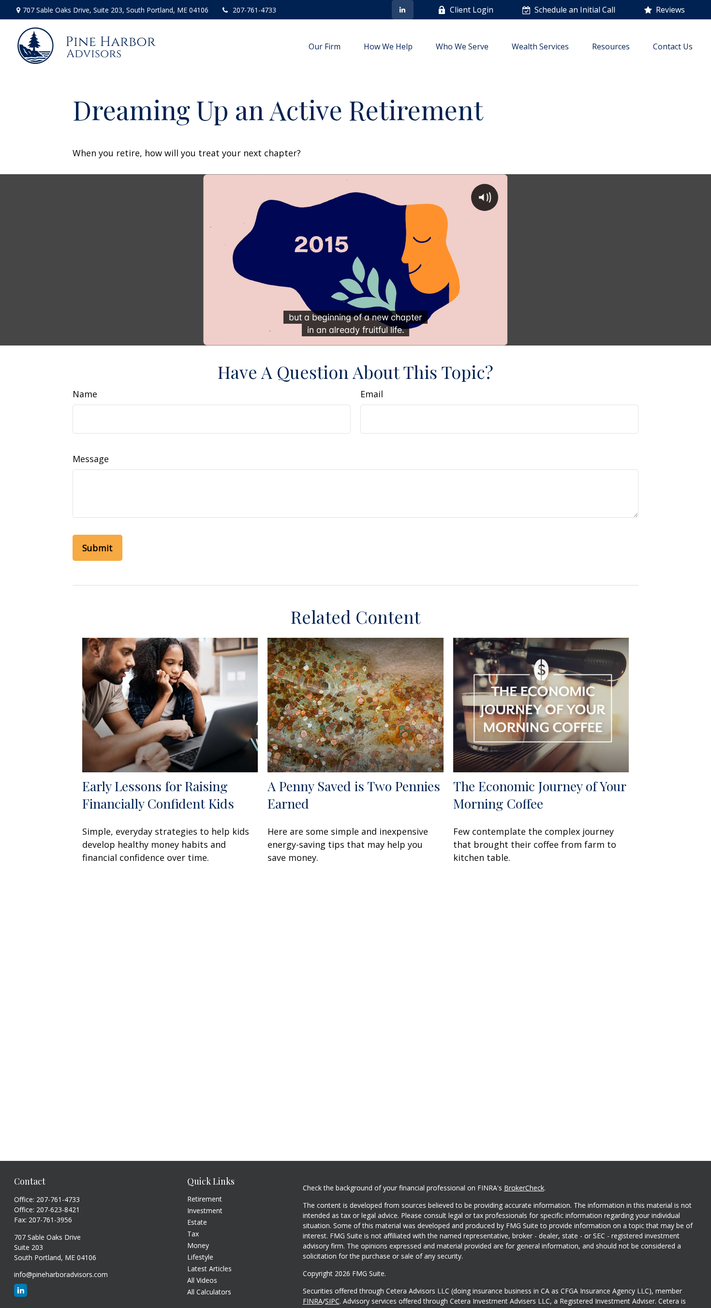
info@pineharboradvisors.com (61, 1274)
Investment (204, 1210)
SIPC (332, 1301)
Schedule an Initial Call (574, 9)
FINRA (313, 1301)
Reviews (670, 9)
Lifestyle (200, 1257)
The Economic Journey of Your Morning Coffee (539, 794)
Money (198, 1245)
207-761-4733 (254, 10)
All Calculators (209, 1291)
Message (91, 459)
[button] (324, 46)
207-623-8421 (58, 1209)
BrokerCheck (524, 1187)
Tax (193, 1233)
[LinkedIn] (403, 9)
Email (371, 394)
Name (85, 394)
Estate (197, 1222)
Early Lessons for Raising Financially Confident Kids (158, 794)
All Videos (202, 1280)
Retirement (204, 1198)
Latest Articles (209, 1268)
